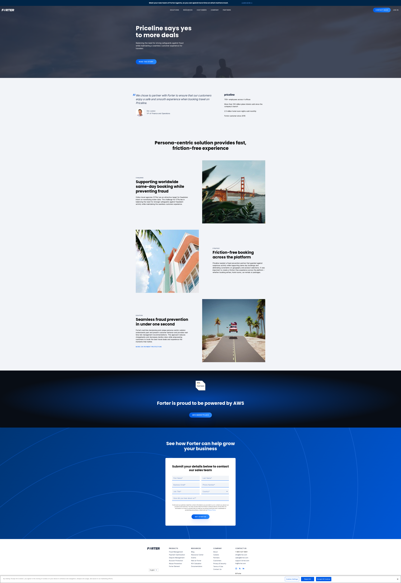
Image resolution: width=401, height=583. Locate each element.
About (215, 552)
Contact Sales (382, 10)
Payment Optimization (177, 555)
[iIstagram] (236, 568)
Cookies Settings (292, 579)
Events (193, 558)
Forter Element (174, 566)
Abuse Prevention (175, 564)
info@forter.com (241, 555)
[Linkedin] (243, 568)
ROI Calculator (196, 564)
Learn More (246, 3)
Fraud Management (176, 552)
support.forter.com (242, 561)
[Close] (397, 579)
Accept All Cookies (323, 579)
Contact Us (217, 569)
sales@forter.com (241, 558)
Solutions (174, 10)
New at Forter (196, 561)
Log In (395, 10)
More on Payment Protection (149, 346)
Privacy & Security (219, 564)
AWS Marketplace (200, 415)
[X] (240, 568)
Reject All (307, 579)
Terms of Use (218, 566)
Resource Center (197, 555)
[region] (200, 579)
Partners (227, 10)
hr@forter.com (240, 563)
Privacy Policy (212, 510)
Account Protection (176, 561)
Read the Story (146, 62)
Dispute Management (177, 558)
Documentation (196, 566)
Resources (188, 10)
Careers (216, 555)
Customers (202, 10)
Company (215, 10)
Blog (192, 552)
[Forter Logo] (153, 548)
